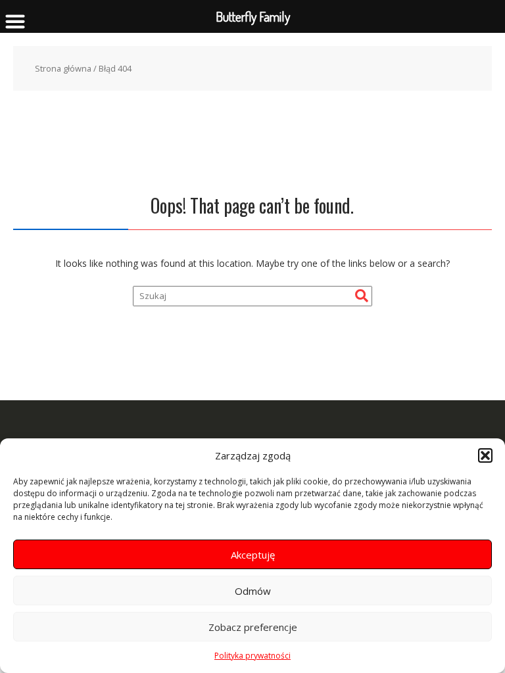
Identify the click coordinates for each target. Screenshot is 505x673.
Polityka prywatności (252, 655)
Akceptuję (253, 554)
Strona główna (63, 68)
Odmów (253, 590)
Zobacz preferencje (252, 627)
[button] (485, 455)
